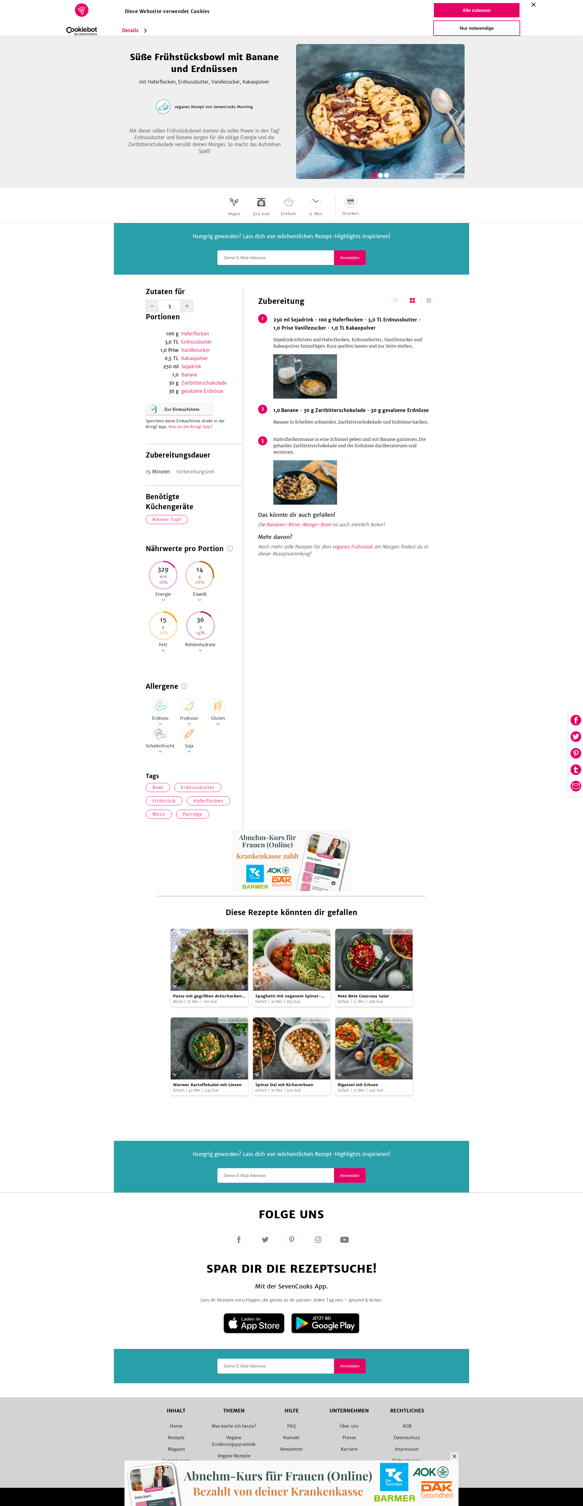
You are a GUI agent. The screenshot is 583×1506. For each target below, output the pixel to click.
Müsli (158, 814)
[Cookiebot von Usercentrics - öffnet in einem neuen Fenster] (81, 31)
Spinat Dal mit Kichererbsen (284, 1084)
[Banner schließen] (533, 4)
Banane (189, 375)
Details (130, 30)
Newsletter (291, 1449)
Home (176, 1426)
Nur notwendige (477, 28)
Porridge (193, 814)
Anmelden (350, 257)
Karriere (349, 1449)
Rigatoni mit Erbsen (358, 1084)
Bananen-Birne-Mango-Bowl (299, 524)
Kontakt (291, 1437)
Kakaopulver (194, 358)
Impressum (407, 1449)
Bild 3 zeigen (386, 175)
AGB (407, 1426)
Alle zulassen (476, 10)
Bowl (157, 787)
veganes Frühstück (352, 547)
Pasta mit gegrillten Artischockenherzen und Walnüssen (208, 996)
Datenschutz (407, 1437)
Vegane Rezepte (234, 1456)
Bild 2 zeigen (380, 175)
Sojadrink (191, 366)
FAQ (291, 1426)
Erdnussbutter (196, 342)
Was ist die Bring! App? (191, 426)
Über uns (349, 1426)
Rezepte (176, 1437)
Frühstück (164, 801)
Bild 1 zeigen (374, 175)
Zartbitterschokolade (204, 383)
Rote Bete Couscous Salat (363, 996)
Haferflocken (195, 334)
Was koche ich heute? (234, 1426)
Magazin (176, 1449)
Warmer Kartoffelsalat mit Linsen (207, 1084)
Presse (349, 1437)
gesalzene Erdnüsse (202, 391)
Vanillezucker (195, 350)
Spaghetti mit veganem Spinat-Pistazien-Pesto (288, 996)
